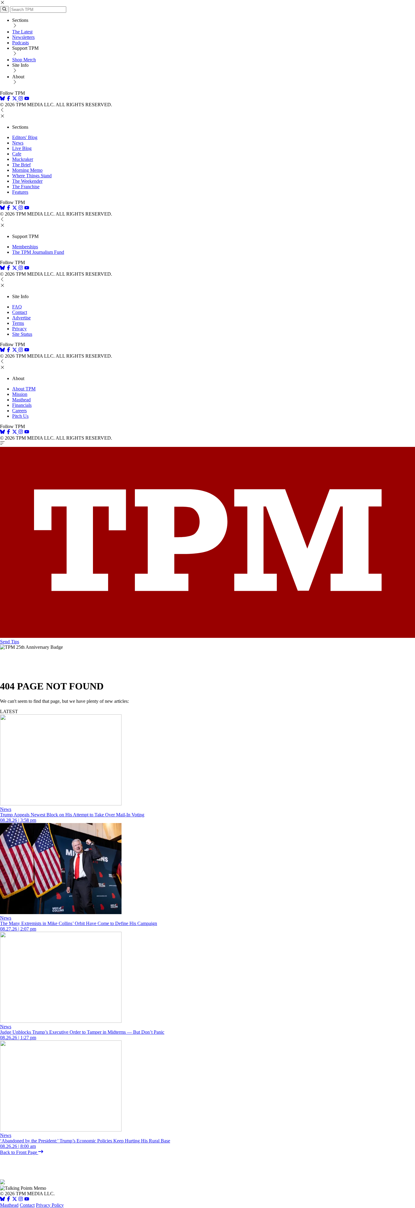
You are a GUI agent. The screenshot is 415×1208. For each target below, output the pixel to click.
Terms (18, 323)
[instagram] (20, 99)
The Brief (21, 164)
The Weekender (27, 181)
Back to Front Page (19, 1152)
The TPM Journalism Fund (38, 252)
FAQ (17, 306)
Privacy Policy (50, 1205)
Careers (19, 410)
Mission (19, 394)
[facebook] (8, 99)
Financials (22, 405)
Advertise (21, 317)
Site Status (22, 334)
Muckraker (22, 159)
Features (20, 192)
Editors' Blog (24, 137)
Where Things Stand (32, 175)
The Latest (22, 31)
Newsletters (23, 37)
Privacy (19, 328)
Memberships (25, 246)
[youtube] (26, 99)
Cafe (16, 153)
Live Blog (22, 148)
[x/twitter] (15, 99)
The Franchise (25, 186)
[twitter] (14, 1199)
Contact (19, 312)
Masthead (21, 399)
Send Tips (9, 641)
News (17, 142)
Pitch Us (20, 416)
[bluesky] (2, 99)
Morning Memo (27, 170)
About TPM (24, 388)
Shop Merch (24, 59)
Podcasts (20, 42)
